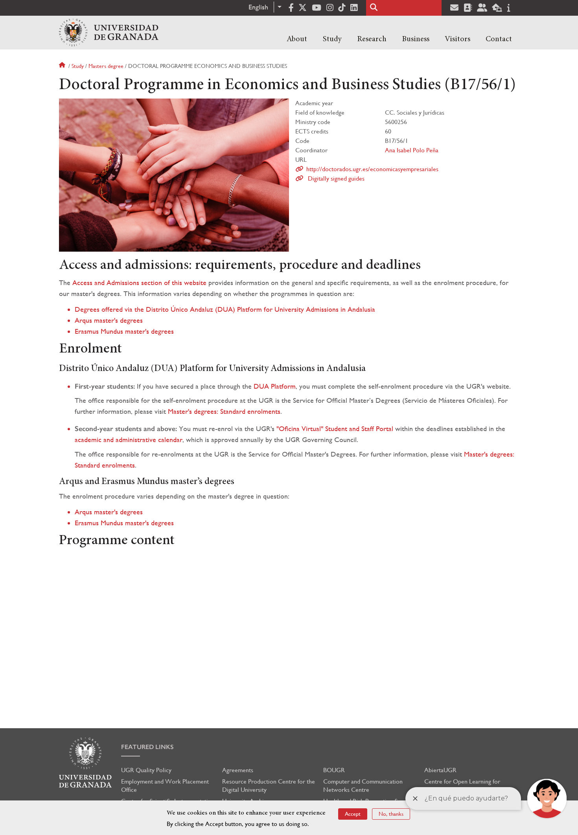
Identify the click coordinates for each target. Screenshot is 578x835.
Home (63, 66)
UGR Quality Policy (146, 770)
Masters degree (105, 66)
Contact (499, 39)
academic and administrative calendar (128, 439)
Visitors (457, 39)
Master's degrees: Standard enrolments (224, 411)
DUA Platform (275, 386)
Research (372, 39)
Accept (353, 814)
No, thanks (391, 814)
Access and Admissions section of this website (139, 282)
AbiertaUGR (440, 770)
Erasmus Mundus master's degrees (124, 331)
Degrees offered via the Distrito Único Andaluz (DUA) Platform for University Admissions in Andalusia (225, 309)
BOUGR (334, 770)
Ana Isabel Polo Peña (411, 150)
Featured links (147, 747)
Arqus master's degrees (109, 320)
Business (415, 39)
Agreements (237, 770)
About (297, 39)
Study (332, 39)
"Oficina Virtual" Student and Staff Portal (334, 428)
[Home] (108, 32)
